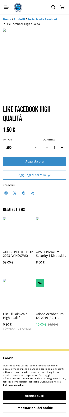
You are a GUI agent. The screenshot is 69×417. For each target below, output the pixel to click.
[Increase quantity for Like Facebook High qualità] (62, 147)
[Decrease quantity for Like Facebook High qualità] (47, 147)
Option (7, 139)
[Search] (53, 7)
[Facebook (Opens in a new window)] (6, 193)
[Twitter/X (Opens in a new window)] (15, 193)
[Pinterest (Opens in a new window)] (23, 193)
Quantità (49, 139)
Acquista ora (34, 161)
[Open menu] (6, 7)
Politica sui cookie (13, 385)
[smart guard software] (18, 7)
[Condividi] (32, 193)
